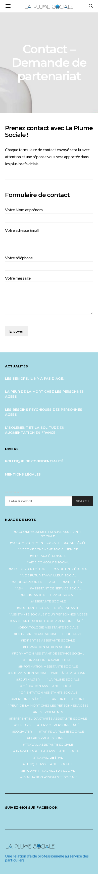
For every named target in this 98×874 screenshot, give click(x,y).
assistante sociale (49, 601)
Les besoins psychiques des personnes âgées (43, 411)
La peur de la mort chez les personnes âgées (44, 393)
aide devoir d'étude (29, 569)
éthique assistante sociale (49, 764)
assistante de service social (49, 595)
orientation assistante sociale (49, 692)
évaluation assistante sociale (50, 777)
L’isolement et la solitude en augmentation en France (34, 429)
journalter (29, 679)
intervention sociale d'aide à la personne (49, 673)
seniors (23, 725)
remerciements (49, 712)
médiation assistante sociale (49, 686)
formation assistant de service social (49, 653)
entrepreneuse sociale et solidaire (49, 634)
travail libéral (49, 757)
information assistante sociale (49, 666)
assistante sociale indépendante (49, 608)
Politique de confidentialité (34, 461)
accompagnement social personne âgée (49, 543)
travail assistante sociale (49, 744)
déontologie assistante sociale (49, 627)
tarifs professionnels (49, 738)
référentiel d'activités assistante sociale (49, 718)
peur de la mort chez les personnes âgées (49, 705)
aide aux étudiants (49, 556)
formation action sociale (49, 647)
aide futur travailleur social (49, 575)
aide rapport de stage (35, 582)
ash (20, 588)
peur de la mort (69, 699)
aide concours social (49, 562)
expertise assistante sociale (49, 640)
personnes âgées (29, 699)
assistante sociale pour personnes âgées (49, 614)
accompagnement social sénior (49, 549)
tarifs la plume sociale (62, 731)
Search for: (14, 492)
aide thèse (74, 582)
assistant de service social (56, 588)
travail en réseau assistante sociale (49, 751)
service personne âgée (60, 725)
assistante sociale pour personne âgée (49, 621)
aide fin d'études (72, 569)
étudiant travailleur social (49, 770)
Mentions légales (23, 474)
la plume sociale (64, 679)
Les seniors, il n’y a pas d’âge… (35, 378)
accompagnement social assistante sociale (49, 534)
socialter (23, 731)
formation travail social (49, 660)
